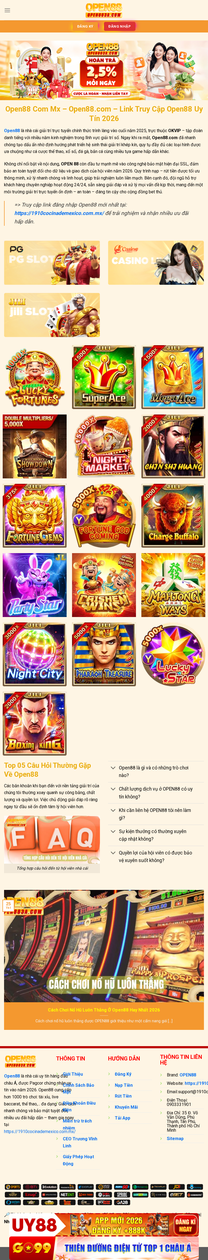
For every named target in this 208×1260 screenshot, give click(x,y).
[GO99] (104, 1248)
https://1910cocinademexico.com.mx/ (40, 1131)
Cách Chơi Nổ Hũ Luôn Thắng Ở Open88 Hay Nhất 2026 (104, 1010)
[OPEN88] (104, 10)
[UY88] (104, 1225)
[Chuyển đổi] (113, 768)
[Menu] (7, 10)
